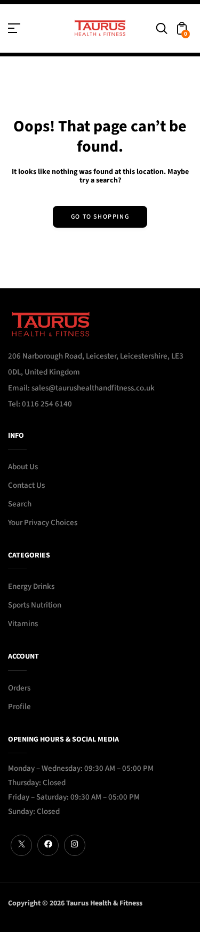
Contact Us (26, 485)
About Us (23, 466)
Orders (19, 688)
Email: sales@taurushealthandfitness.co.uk (81, 388)
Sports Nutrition (34, 605)
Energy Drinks (31, 586)
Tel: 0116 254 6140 (40, 404)
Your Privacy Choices (42, 522)
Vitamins (23, 623)
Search (19, 504)
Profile (19, 706)
